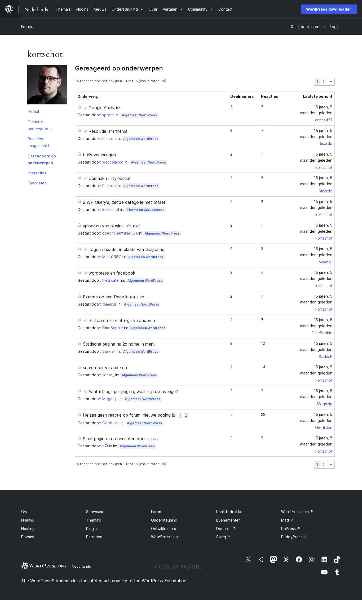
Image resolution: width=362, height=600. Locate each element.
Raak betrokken (230, 511)
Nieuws (27, 520)
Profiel (33, 111)
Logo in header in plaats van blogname (126, 249)
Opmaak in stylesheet (110, 178)
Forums (27, 26)
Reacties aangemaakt (38, 142)
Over (25, 511)
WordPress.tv (165, 537)
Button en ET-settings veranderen (122, 320)
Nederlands (81, 566)
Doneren (226, 528)
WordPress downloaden (329, 9)
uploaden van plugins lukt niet (111, 225)
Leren (156, 511)
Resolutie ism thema (108, 131)
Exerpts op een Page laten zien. (114, 296)
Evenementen (228, 520)
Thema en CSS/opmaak (145, 210)
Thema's (93, 520)
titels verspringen (99, 154)
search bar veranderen (105, 367)
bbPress (290, 528)
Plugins (92, 528)
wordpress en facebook (112, 273)
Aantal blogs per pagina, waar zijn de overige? (133, 391)
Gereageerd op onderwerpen (42, 159)
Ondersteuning (164, 520)
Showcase (95, 511)
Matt (287, 520)
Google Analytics (105, 107)
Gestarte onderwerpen (40, 125)
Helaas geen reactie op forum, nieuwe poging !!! (129, 415)
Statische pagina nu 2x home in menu (119, 344)
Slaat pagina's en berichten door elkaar (121, 438)
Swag (223, 537)
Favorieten (37, 183)
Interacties (37, 173)
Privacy (27, 537)
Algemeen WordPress (139, 115)
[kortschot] (47, 86)
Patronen (94, 537)
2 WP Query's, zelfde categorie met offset (124, 202)
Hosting (28, 528)
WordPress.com (297, 511)
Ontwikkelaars (163, 528)
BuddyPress (294, 537)
